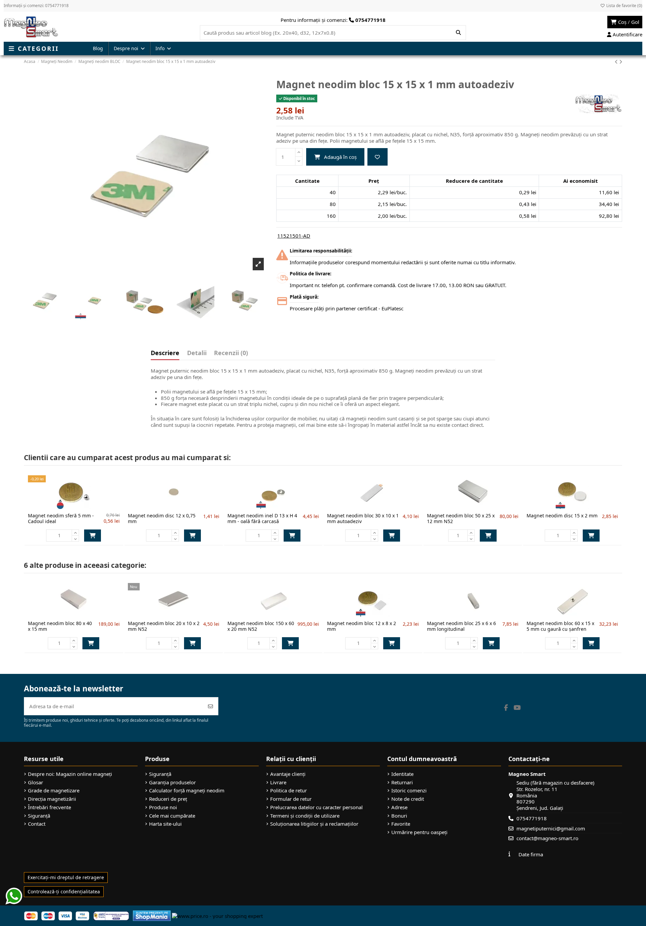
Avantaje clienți (288, 774)
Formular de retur (291, 799)
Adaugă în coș (340, 156)
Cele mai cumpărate (172, 816)
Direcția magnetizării (52, 799)
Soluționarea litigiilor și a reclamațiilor (314, 824)
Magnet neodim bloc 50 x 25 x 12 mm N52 (461, 518)
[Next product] (620, 61)
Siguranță (39, 816)
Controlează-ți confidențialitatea (64, 891)
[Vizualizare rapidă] (84, 506)
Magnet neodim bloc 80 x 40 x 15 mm (60, 626)
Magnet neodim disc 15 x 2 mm (562, 515)
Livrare (278, 782)
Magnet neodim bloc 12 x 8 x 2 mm (361, 626)
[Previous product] (617, 61)
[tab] (231, 354)
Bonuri (399, 816)
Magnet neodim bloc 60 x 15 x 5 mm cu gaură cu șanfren (560, 626)
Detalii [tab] (197, 353)
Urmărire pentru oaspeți (419, 832)
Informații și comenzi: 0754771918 (36, 5)
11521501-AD (293, 235)
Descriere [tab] (165, 353)
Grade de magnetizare (53, 790)
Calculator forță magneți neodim (186, 790)
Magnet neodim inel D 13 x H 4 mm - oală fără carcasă (262, 518)
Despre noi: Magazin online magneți (70, 774)
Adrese (399, 807)
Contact (36, 824)
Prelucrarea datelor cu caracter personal (316, 807)
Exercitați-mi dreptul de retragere (66, 877)
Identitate (402, 774)
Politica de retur (288, 790)
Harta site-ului (165, 824)
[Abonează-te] (210, 706)
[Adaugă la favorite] (377, 157)
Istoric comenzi (409, 790)
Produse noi (163, 807)
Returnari (402, 782)
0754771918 (531, 818)
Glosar (35, 782)
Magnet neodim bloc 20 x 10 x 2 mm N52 (164, 626)
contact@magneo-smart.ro (547, 838)
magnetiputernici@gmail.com (550, 828)
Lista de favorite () (623, 5)
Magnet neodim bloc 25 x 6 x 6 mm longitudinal (461, 626)
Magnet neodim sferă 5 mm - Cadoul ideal (61, 518)
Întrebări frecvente (49, 807)
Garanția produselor (172, 782)
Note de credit (407, 799)
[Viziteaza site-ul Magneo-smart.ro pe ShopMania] (152, 915)
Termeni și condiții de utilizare (304, 816)
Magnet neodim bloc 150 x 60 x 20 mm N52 (260, 626)
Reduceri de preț (168, 799)
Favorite (400, 824)
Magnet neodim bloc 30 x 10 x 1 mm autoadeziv (363, 518)
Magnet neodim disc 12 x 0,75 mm (161, 518)
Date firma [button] (530, 854)
